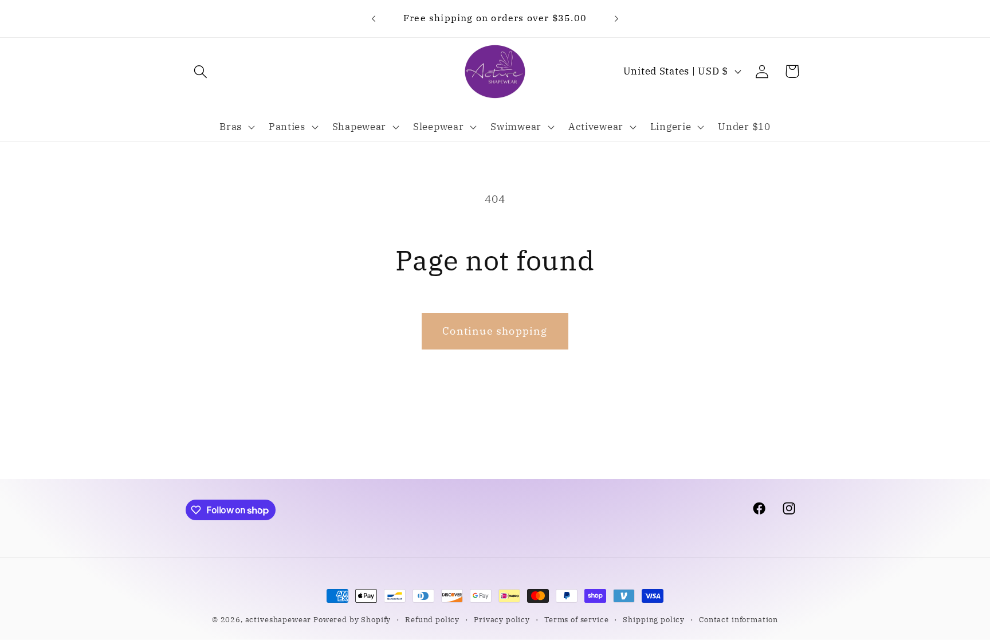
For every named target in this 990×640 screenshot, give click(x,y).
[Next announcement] (616, 18)
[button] (201, 71)
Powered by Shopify (352, 619)
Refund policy (432, 619)
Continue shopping (494, 330)
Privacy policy (502, 619)
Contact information (738, 619)
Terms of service (576, 619)
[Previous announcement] (373, 18)
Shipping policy (654, 619)
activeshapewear (278, 619)
